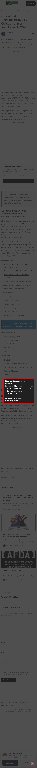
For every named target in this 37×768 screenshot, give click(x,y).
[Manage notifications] (32, 763)
